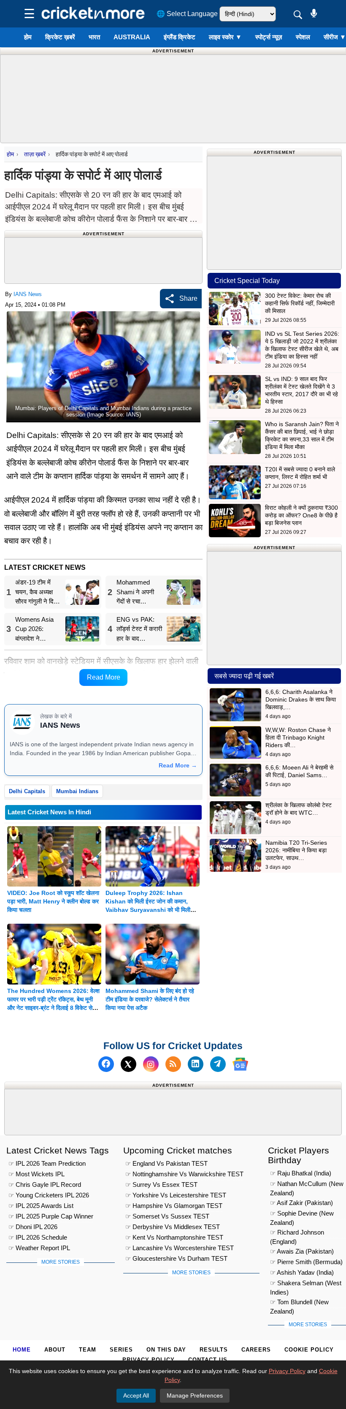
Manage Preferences (195, 1395)
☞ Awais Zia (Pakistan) (302, 1251)
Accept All (136, 1395)
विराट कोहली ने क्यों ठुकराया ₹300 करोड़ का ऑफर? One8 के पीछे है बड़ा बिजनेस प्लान (301, 515)
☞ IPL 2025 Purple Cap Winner (50, 1216)
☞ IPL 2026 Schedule (37, 1237)
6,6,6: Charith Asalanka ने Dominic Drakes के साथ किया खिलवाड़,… (300, 699)
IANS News (28, 294)
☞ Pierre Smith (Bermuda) (306, 1261)
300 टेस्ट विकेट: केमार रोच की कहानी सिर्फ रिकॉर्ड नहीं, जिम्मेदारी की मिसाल (300, 303)
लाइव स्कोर (225, 37)
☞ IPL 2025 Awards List (40, 1205)
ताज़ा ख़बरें (35, 154)
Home (22, 1349)
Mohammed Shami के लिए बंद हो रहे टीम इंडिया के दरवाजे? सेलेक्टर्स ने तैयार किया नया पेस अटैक (149, 999)
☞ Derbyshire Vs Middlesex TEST (172, 1226)
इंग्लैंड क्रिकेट (179, 37)
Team (87, 1349)
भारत (94, 37)
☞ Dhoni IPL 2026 (32, 1226)
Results (214, 1349)
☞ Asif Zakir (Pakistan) (301, 1202)
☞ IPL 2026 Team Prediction (47, 1163)
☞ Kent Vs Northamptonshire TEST (174, 1237)
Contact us (207, 1360)
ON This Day (166, 1349)
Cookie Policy (309, 1349)
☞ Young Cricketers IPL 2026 (48, 1195)
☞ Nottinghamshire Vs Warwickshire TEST (184, 1174)
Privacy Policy (148, 1360)
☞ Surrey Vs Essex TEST (161, 1184)
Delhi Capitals (27, 791)
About (54, 1349)
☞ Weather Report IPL (39, 1247)
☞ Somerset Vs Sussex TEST (167, 1216)
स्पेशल (303, 37)
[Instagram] (151, 1064)
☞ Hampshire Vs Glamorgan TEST (173, 1205)
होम (28, 37)
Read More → (178, 765)
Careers (256, 1349)
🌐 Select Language (187, 13)
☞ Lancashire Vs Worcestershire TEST (179, 1247)
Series (121, 1349)
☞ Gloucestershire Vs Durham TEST (176, 1258)
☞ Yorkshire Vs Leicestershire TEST (175, 1195)
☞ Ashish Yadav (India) (302, 1272)
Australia (132, 37)
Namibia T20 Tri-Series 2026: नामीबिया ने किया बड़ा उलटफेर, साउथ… (296, 850)
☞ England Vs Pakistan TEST (166, 1163)
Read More (103, 677)
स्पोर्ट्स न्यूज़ (268, 37)
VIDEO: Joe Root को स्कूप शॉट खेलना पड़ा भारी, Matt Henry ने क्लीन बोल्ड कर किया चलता (53, 901)
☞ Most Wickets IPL (36, 1174)
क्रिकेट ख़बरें (60, 37)
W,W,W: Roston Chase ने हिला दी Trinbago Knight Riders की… (298, 737)
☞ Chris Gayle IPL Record (44, 1184)
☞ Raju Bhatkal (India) (300, 1173)
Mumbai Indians (77, 791)
